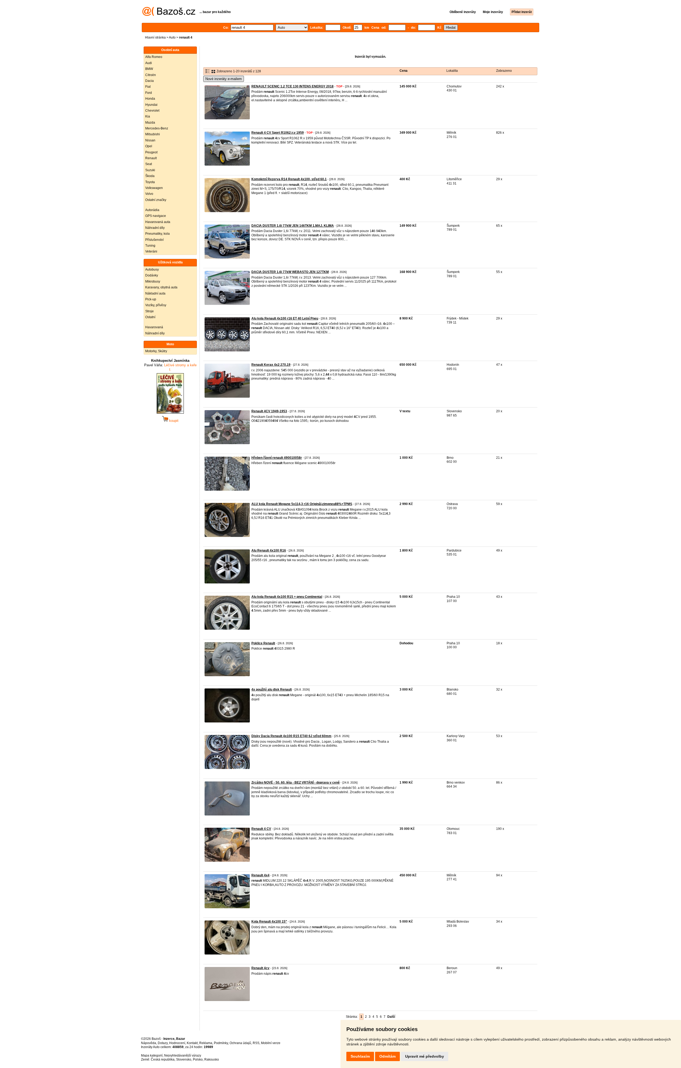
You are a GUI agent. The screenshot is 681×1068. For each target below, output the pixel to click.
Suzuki (150, 170)
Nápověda (148, 1043)
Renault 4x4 (260, 875)
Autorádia (152, 210)
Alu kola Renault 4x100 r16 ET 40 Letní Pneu (284, 318)
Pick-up (150, 299)
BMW (149, 69)
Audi (148, 63)
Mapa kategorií (152, 1055)
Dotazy (163, 1043)
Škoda (150, 176)
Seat (148, 164)
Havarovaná (154, 327)
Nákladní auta (155, 293)
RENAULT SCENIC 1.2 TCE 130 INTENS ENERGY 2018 (292, 86)
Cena (404, 71)
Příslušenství (154, 240)
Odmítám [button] (387, 1056)
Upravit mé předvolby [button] (424, 1056)
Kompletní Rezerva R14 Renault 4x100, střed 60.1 (289, 179)
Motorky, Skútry (156, 351)
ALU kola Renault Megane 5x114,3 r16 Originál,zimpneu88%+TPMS (301, 504)
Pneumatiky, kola (157, 234)
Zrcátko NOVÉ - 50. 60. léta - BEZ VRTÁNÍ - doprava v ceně (295, 782)
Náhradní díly (155, 228)
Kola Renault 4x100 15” (269, 921)
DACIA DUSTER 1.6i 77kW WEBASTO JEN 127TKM (290, 272)
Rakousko (211, 1059)
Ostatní (150, 317)
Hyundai (151, 105)
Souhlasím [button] (360, 1056)
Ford (148, 93)
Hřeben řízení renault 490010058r (276, 458)
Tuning (150, 245)
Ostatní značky (155, 200)
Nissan (150, 140)
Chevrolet (152, 110)
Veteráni (151, 251)
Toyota (150, 182)
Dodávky (151, 275)
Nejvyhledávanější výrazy (182, 1055)
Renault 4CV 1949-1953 (269, 411)
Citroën (150, 75)
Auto (172, 37)
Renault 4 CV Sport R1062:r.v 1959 (277, 132)
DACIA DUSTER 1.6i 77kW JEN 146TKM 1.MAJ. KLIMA (292, 226)
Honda (150, 98)
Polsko (198, 1059)
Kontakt (192, 1043)
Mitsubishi (152, 134)
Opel (148, 146)
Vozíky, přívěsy (155, 305)
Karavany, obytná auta (161, 287)
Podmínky (221, 1043)
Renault (151, 158)
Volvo (149, 194)
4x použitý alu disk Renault (271, 689)
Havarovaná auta (157, 222)
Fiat (148, 87)
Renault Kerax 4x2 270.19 (270, 365)
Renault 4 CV (261, 829)
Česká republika (163, 1059)
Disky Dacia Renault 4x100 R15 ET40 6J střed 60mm (291, 736)
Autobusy (152, 269)
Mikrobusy (152, 281)
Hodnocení (177, 1043)
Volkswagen (154, 188)
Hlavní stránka (155, 37)
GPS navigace (155, 216)
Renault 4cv (260, 968)
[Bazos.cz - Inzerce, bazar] (168, 15)
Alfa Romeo (153, 57)
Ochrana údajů (240, 1043)
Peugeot (151, 152)
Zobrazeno (504, 71)
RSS (256, 1043)
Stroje (149, 311)
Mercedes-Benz (156, 128)
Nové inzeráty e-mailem (223, 79)
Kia (147, 116)
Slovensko (183, 1059)
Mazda (150, 122)
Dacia (149, 81)
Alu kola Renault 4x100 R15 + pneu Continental (286, 597)
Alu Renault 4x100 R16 (268, 550)
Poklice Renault (263, 643)
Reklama (205, 1043)
